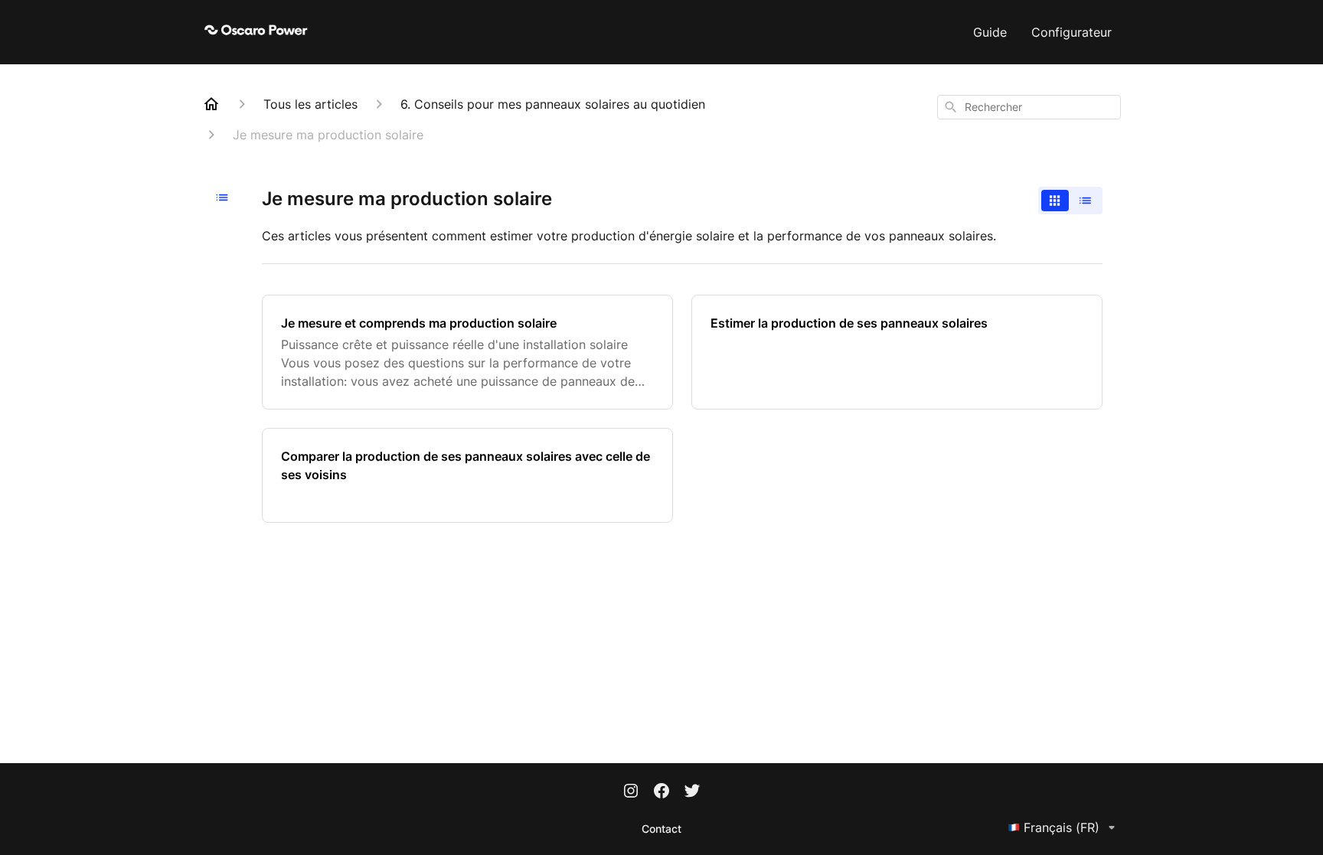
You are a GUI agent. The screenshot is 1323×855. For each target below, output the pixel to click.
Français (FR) (1061, 827)
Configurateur (1071, 32)
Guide (990, 32)
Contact (661, 828)
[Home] (211, 104)
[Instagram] (631, 792)
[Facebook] (661, 792)
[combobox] (1029, 107)
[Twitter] (692, 792)
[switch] (1070, 200)
